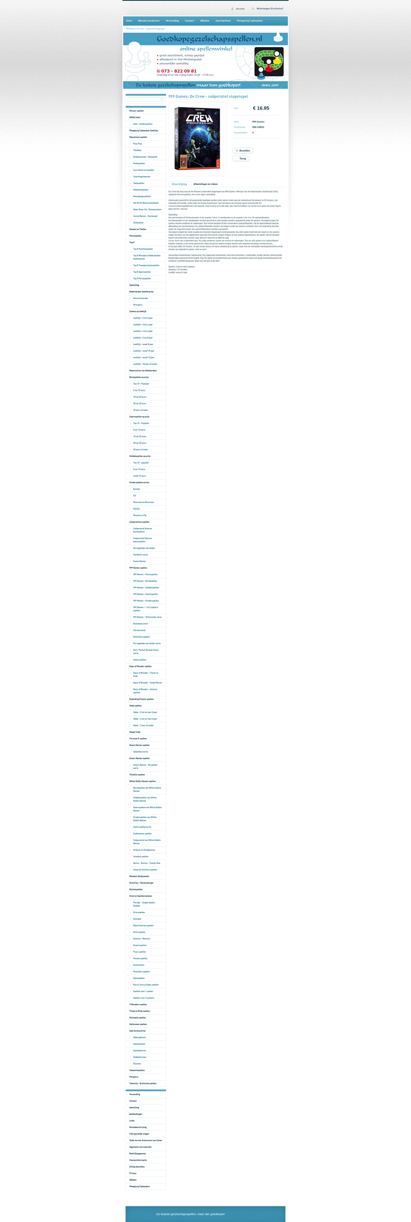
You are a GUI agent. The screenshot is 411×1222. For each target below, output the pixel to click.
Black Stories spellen (143, 925)
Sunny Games (139, 561)
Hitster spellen (136, 111)
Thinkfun (137, 150)
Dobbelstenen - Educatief (145, 157)
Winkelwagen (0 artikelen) (269, 9)
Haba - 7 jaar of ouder (143, 725)
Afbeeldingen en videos (205, 184)
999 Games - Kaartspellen (145, 594)
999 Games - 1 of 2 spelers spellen (145, 609)
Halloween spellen (138, 1024)
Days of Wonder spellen (140, 666)
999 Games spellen (138, 568)
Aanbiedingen (135, 1114)
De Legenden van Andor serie (147, 643)
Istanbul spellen (140, 856)
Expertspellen (140, 945)
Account (240, 9)
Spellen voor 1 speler (143, 991)
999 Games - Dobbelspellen (146, 588)
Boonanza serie (140, 624)
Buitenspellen (136, 889)
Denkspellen (139, 163)
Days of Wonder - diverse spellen (145, 691)
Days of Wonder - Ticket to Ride (145, 674)
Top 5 (131, 242)
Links (132, 1121)
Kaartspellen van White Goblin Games (147, 809)
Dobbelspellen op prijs (140, 456)
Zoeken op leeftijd (137, 311)
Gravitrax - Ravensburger (141, 883)
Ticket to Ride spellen (139, 1011)
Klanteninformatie (138, 1160)
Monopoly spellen (137, 1018)
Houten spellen (140, 958)
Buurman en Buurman (143, 502)
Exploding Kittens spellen (141, 699)
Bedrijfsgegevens (137, 1154)
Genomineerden (140, 298)
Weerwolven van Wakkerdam (143, 371)
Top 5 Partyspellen (142, 278)
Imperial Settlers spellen (145, 870)
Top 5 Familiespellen (143, 249)
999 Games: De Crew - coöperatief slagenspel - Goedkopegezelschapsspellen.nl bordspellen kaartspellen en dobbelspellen (164, 8)
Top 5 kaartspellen (142, 272)
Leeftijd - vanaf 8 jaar (143, 344)
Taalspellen (138, 183)
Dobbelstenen (139, 1057)
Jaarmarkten (223, 20)
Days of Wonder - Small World (147, 683)
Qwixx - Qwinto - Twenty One (146, 863)
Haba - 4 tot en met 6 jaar (145, 719)
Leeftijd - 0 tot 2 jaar (143, 318)
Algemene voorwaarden (140, 1147)
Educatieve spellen (138, 137)
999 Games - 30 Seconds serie (147, 617)
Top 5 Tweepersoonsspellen (146, 265)
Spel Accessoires (137, 1031)
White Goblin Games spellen (142, 781)
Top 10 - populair (141, 463)
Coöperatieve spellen (139, 522)
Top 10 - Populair (141, 384)
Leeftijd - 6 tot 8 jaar (143, 338)
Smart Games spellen (139, 758)
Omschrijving (179, 184)
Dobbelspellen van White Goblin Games (145, 799)
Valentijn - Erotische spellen (142, 1083)
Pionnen (137, 1064)
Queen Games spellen (139, 745)
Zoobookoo (138, 223)
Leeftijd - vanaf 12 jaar (143, 357)
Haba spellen (135, 706)
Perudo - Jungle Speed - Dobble (144, 904)
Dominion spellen (141, 637)
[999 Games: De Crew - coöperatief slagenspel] (197, 170)
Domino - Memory (141, 939)
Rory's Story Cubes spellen (146, 985)
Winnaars (137, 305)
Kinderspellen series (139, 482)
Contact (189, 20)
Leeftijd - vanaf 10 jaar (143, 351)
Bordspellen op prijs (139, 377)
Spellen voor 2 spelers (143, 998)
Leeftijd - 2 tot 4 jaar (143, 325)
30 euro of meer (140, 410)
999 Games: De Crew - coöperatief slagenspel (145, 29)
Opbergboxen (139, 1037)
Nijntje (136, 509)
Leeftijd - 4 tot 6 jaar (143, 331)
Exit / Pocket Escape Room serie (145, 651)
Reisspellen (138, 978)
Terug (243, 158)
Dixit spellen (139, 932)
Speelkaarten (139, 1050)
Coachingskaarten (141, 177)
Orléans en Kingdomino (144, 850)
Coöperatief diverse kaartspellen (142, 540)
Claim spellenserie (142, 827)
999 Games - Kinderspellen (146, 601)
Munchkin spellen (141, 972)
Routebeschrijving (138, 1127)
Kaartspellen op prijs (139, 417)
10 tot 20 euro (139, 397)
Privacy (132, 1173)
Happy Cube (134, 732)
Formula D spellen (138, 739)
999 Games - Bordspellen (145, 581)
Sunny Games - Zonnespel (145, 216)
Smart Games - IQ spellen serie (145, 766)
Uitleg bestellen (136, 1167)
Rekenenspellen (140, 190)
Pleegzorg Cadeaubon (250, 20)
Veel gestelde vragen (139, 1134)
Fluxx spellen (139, 952)
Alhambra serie (140, 752)
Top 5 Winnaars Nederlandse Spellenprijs (146, 257)
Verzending (172, 20)
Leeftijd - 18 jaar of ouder (145, 364)
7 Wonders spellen (138, 1004)
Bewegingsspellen (142, 196)
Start (129, 20)
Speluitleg (134, 285)
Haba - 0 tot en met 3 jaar (145, 712)
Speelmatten (139, 1044)
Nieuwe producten (149, 20)
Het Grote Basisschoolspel (145, 203)
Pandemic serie (140, 555)
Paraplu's (133, 1077)
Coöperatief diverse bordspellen (142, 530)
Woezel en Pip (139, 515)
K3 (134, 496)
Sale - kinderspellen (142, 124)
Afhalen (204, 20)
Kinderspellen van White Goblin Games (144, 819)
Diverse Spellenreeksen (140, 896)
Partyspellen (135, 236)
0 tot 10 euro (139, 390)
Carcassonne (139, 630)
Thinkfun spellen (137, 775)
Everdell (137, 919)
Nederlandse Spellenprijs (141, 292)
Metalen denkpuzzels (139, 876)
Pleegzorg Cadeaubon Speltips (143, 131)
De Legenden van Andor (144, 548)
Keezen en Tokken (137, 229)
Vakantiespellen (137, 1070)
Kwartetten (138, 965)
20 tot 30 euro (139, 403)
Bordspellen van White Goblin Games (147, 789)
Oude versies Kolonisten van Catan (145, 1140)
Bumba (136, 489)
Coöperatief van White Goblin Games (147, 842)
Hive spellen (139, 912)
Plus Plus (137, 144)
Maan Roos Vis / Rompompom (147, 209)
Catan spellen (139, 660)
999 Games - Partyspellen (145, 574)
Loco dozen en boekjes (143, 170)
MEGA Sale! (134, 117)
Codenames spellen (142, 834)
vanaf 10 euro (139, 476)
